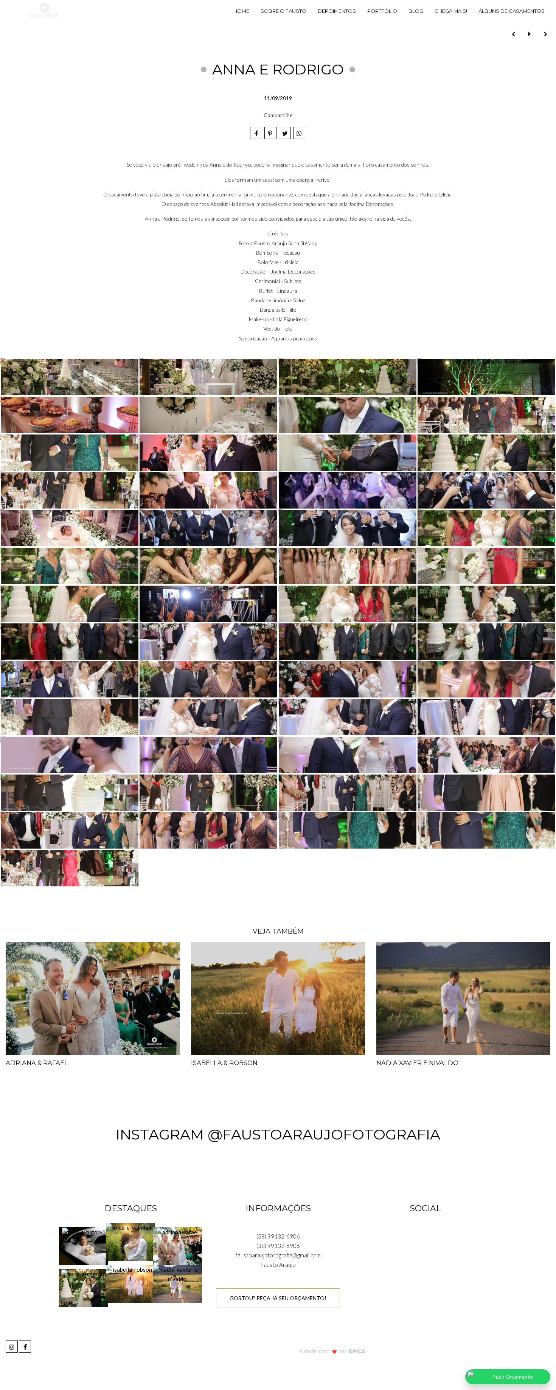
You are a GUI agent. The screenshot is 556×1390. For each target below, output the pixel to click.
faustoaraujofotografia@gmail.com (278, 1255)
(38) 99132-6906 (278, 1236)
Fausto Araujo (270, 243)
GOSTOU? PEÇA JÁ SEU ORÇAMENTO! (278, 1298)
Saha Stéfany (302, 243)
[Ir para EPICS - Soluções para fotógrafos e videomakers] (332, 1351)
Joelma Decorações (371, 204)
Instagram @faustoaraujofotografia (278, 1134)
